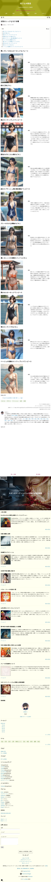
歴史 (6, 420)
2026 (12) (3, 723)
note (2, 798)
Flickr (2, 775)
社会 (21, 13)
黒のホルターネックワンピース (10, 43)
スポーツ (44, 13)
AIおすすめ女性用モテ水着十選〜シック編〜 (13, 398)
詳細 (46, 865)
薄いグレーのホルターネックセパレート (12, 31)
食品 (28, 741)
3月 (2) (3, 728)
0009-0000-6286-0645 (6, 813)
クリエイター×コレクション (25, 861)
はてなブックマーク (5, 780)
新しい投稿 (13, 474)
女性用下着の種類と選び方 (8, 571)
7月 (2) (3, 725)
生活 (9, 741)
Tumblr (2, 768)
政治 (44, 418)
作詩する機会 (15, 415)
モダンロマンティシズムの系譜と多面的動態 (12, 682)
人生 (24, 418)
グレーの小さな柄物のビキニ (9, 39)
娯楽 (35, 418)
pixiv (2, 800)
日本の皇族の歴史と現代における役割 (11, 645)
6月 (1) (3, 726)
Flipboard (3, 795)
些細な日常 (3, 395)
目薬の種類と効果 (5, 533)
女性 (21, 401)
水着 (25, 401)
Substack (3, 786)
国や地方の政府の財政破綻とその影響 (11, 626)
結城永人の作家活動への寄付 (25, 851)
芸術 (36, 13)
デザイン (9, 401)
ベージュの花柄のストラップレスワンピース (13, 46)
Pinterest (3, 770)
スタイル (3, 401)
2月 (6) (3, 730)
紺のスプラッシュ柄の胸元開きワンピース (12, 38)
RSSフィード (4, 820)
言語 (41, 418)
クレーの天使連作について (8, 663)
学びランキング (25, 863)
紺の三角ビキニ (6, 33)
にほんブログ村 (25, 858)
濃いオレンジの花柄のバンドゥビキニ (11, 41)
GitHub (2, 778)
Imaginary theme (26, 871)
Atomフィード (4, 819)
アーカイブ (3, 529)
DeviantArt (3, 776)
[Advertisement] (25, 463)
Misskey (2, 797)
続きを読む (47, 529)
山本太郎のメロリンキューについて (10, 608)
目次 (3, 28)
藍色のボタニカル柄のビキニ (9, 36)
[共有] (47, 17)
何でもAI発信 (25, 3)
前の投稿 (38, 474)
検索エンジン (19, 741)
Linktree (2, 803)
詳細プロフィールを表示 (25, 716)
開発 (38, 418)
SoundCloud (3, 771)
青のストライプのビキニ (8, 44)
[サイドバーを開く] (1, 17)
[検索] (3, 17)
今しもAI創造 (4, 753)
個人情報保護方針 (25, 868)
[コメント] (1, 880)
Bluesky (2, 773)
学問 (32, 418)
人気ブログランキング (25, 859)
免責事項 (32, 868)
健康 (28, 13)
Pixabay (2, 802)
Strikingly (3, 805)
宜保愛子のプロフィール (7, 552)
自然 (13, 13)
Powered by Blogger (26, 873)
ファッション (15, 401)
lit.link (2, 792)
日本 (6, 741)
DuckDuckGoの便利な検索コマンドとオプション (14, 515)
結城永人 (5, 24)
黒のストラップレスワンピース (10, 34)
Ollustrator (30, 876)
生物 (9, 420)
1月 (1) (3, 731)
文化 (24, 741)
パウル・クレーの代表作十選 (8, 589)
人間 (6, 13)
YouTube (3, 766)
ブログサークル (4, 793)
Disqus (2, 807)
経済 (31, 741)
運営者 (18, 868)
